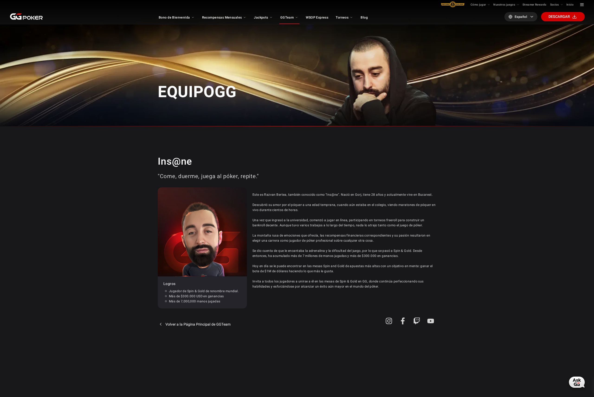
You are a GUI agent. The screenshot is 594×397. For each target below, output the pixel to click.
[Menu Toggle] (582, 4)
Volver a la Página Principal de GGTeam (198, 324)
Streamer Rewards (534, 4)
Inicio (570, 4)
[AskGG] (577, 382)
